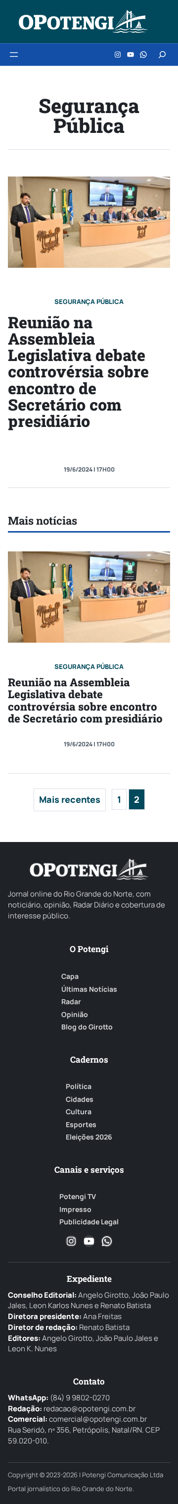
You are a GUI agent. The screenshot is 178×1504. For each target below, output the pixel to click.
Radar (71, 1001)
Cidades (79, 1099)
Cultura (78, 1111)
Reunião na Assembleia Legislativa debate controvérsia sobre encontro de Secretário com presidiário (78, 371)
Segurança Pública (89, 301)
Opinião (74, 1014)
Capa (70, 976)
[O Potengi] (83, 21)
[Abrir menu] (14, 54)
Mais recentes (69, 799)
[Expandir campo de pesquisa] (162, 54)
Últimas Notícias (89, 989)
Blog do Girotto (87, 1027)
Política (78, 1086)
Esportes (81, 1124)
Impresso (75, 1209)
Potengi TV (77, 1196)
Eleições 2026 (89, 1137)
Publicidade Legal (89, 1221)
